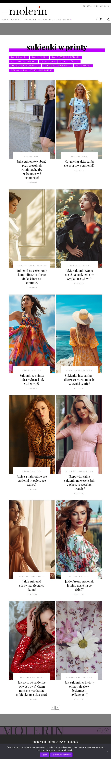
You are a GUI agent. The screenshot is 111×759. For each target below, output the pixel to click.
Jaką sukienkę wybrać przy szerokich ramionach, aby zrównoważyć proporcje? (31, 169)
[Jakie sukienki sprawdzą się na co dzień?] (32, 539)
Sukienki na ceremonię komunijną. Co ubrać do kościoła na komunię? (31, 277)
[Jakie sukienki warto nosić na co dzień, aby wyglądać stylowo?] (79, 228)
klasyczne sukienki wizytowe (32, 265)
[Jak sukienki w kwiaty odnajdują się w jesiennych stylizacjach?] (79, 640)
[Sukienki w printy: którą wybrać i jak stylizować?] (32, 334)
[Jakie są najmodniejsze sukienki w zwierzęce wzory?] (32, 434)
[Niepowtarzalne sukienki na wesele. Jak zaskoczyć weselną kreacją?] (79, 434)
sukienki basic (31, 156)
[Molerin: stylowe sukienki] (31, 10)
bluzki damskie (19, 57)
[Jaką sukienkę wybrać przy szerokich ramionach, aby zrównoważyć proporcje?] (32, 119)
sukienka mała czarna (79, 265)
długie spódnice (69, 61)
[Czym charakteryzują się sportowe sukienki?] (79, 119)
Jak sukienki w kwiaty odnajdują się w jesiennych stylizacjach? (79, 688)
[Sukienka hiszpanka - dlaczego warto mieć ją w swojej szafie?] (79, 334)
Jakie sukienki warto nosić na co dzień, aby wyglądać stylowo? (79, 275)
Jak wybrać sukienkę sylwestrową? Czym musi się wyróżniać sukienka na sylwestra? (31, 688)
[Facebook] (97, 19)
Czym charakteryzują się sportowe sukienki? (79, 163)
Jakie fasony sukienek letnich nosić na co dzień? (79, 585)
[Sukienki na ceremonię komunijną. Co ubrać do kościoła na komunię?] (32, 228)
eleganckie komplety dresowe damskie (31, 70)
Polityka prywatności (61, 754)
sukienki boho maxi (79, 576)
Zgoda (44, 754)
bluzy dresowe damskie (23, 61)
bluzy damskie (39, 57)
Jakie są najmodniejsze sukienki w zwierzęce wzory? (32, 480)
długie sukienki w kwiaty (57, 66)
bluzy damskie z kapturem (66, 57)
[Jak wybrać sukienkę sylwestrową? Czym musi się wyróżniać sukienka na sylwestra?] (32, 640)
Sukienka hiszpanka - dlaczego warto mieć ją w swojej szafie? (79, 379)
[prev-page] (52, 708)
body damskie (48, 61)
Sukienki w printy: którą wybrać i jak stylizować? (32, 379)
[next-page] (57, 708)
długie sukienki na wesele (25, 66)
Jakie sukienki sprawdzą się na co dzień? (31, 585)
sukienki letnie (79, 156)
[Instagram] (101, 19)
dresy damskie (83, 66)
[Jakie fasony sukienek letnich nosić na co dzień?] (79, 539)
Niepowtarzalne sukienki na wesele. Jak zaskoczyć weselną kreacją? (79, 482)
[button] (108, 19)
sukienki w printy (32, 370)
